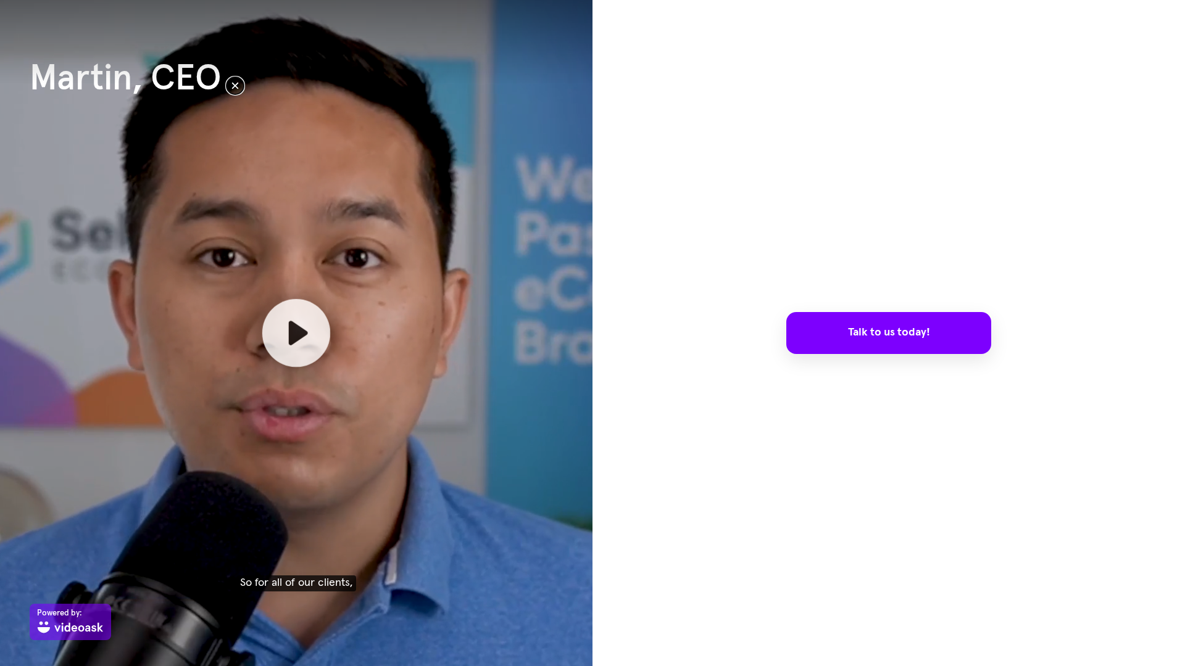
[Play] (296, 333)
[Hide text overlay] (235, 85)
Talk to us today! (889, 332)
